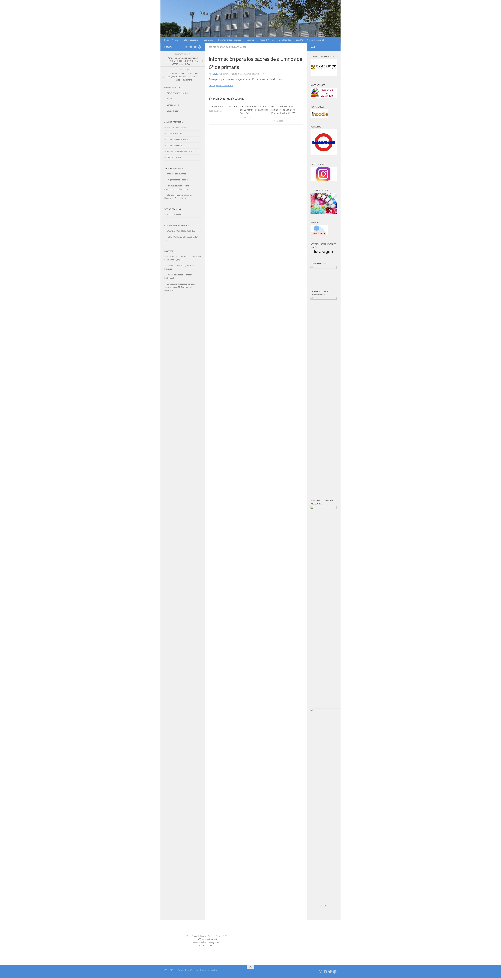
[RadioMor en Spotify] (199, 47)
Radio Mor (299, 40)
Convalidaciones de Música (177, 139)
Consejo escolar (173, 105)
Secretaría (208, 40)
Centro (175, 40)
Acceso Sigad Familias (281, 40)
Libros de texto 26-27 (175, 133)
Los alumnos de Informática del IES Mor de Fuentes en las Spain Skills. (254, 109)
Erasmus (250, 40)
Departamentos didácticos (229, 40)
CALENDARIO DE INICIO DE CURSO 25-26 (184, 231)
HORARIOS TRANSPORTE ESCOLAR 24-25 (181, 238)
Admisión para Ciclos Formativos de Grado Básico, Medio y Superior (182, 258)
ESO (245, 47)
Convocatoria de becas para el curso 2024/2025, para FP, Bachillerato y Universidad (179, 287)
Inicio (166, 40)
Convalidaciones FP (174, 145)
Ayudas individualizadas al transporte (181, 151)
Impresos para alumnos (176, 174)
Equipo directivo (173, 111)
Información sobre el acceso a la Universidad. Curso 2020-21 (178, 196)
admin (215, 74)
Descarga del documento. (221, 85)
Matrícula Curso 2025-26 (177, 127)
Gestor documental (315, 40)
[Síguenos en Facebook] (191, 47)
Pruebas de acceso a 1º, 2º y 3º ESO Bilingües (179, 267)
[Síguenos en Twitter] (195, 47)
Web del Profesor (174, 214)
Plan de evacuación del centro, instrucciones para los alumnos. (177, 187)
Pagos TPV (264, 40)
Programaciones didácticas (177, 180)
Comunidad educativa (229, 47)
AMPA (169, 99)
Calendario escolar (174, 157)
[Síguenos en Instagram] (186, 47)
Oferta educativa (191, 40)
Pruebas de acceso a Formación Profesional (178, 276)
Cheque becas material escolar (223, 106)
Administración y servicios (177, 93)
